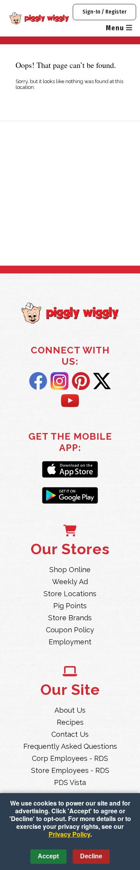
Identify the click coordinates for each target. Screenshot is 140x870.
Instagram (59, 381)
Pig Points (70, 606)
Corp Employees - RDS (70, 758)
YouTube (70, 401)
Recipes (70, 722)
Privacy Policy (69, 834)
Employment (70, 642)
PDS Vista (70, 782)
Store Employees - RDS (70, 770)
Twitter (102, 381)
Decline (91, 856)
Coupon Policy (70, 630)
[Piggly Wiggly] (70, 314)
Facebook (38, 381)
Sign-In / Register (104, 12)
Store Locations (70, 594)
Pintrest (81, 381)
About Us (70, 710)
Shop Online (70, 570)
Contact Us (70, 734)
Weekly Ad (70, 582)
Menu (116, 28)
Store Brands (70, 618)
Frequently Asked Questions (70, 746)
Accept (48, 856)
